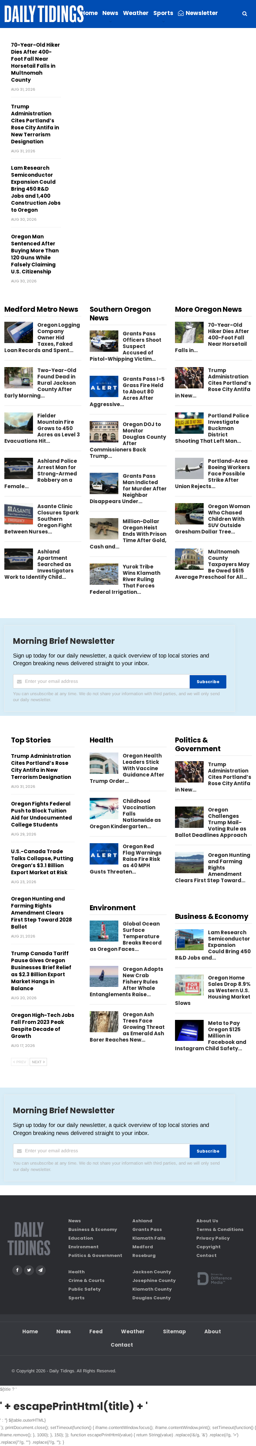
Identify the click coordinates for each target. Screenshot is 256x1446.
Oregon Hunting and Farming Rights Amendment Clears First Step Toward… (212, 868)
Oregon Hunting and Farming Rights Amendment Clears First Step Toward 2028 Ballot (41, 912)
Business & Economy (92, 1229)
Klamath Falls (149, 1238)
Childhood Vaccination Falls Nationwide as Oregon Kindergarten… (125, 814)
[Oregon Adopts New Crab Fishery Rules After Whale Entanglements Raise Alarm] (104, 976)
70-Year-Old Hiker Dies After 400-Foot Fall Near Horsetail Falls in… (212, 337)
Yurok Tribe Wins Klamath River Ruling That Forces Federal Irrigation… (125, 579)
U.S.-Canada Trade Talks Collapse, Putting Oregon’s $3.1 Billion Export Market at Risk (42, 862)
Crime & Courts (86, 1280)
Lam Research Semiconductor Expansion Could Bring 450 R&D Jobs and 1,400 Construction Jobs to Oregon (36, 188)
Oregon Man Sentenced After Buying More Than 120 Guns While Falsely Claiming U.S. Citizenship (35, 254)
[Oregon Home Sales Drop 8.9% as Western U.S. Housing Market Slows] (189, 985)
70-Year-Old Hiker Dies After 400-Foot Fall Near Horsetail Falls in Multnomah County (35, 62)
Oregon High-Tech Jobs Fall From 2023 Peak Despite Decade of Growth (42, 1026)
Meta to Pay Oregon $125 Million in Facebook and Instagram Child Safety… (210, 1036)
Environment (83, 1247)
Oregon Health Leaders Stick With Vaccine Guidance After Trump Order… (127, 768)
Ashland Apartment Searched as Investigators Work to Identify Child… (39, 564)
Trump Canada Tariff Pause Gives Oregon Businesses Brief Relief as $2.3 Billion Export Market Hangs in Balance (41, 971)
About (212, 1331)
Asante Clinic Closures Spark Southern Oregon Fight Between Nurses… (41, 519)
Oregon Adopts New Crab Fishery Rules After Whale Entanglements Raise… (126, 982)
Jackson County (151, 1272)
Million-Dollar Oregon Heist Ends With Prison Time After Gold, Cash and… (128, 534)
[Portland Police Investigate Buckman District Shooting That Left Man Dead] (189, 423)
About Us (207, 1221)
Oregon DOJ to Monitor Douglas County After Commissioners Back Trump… (128, 440)
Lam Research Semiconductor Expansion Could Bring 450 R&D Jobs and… (213, 945)
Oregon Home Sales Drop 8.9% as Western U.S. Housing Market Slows (213, 990)
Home (89, 13)
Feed (96, 1331)
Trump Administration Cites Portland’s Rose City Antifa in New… (213, 383)
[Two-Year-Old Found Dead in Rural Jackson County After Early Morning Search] (18, 377)
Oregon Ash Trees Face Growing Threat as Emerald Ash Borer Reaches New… (127, 1027)
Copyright (208, 1247)
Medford (142, 1247)
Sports (163, 13)
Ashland (142, 1221)
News (110, 13)
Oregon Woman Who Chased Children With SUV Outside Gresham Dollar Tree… (212, 519)
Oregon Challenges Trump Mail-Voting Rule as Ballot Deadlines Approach (211, 822)
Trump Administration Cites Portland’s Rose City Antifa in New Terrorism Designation (35, 124)
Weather (136, 13)
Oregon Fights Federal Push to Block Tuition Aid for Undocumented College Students (41, 814)
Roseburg (144, 1255)
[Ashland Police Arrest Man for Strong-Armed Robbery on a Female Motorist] (18, 468)
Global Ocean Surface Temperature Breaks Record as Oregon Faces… (126, 936)
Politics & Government (95, 1255)
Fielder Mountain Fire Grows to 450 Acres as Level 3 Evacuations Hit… (42, 428)
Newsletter (202, 13)
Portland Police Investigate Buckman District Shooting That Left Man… (212, 428)
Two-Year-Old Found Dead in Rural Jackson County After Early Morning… (40, 383)
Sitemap (174, 1331)
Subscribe (208, 681)
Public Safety (84, 1289)
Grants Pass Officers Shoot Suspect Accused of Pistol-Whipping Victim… (125, 346)
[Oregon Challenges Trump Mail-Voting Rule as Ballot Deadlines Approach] (189, 817)
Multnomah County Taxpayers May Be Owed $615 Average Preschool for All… (212, 564)
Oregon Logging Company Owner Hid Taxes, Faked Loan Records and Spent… (42, 337)
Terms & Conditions (220, 1229)
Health (76, 1272)
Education (80, 1238)
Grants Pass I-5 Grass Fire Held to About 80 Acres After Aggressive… (127, 391)
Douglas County (151, 1298)
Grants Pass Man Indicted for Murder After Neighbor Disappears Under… (128, 488)
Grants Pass (147, 1229)
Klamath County (152, 1289)
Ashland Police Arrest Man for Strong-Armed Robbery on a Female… (40, 473)
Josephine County (154, 1280)
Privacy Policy (213, 1238)
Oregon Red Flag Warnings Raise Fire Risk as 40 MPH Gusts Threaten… (126, 859)
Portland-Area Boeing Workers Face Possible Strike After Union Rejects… (212, 473)
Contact (206, 1255)
